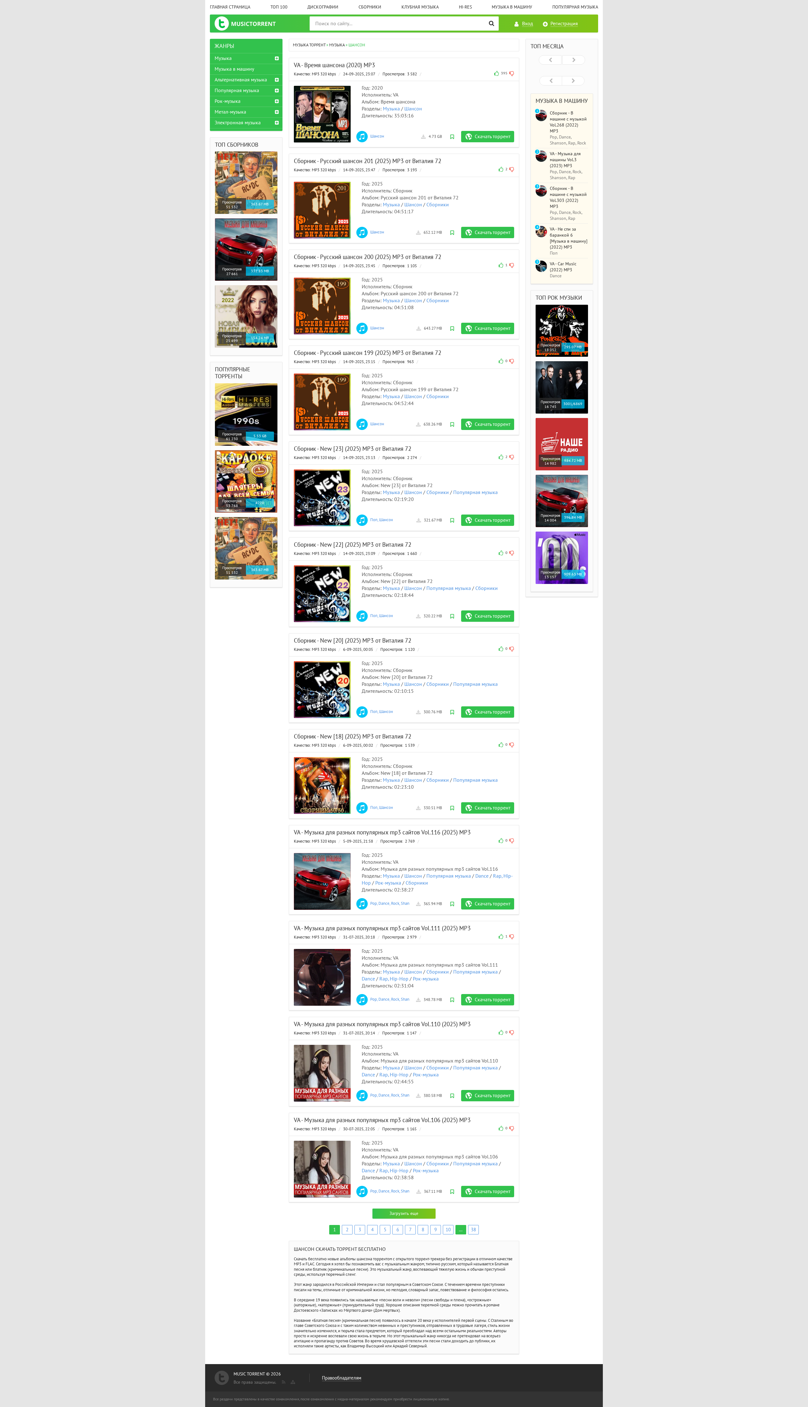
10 (448, 1230)
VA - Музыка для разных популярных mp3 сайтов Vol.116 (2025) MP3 (382, 832)
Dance (482, 876)
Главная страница (230, 7)
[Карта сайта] (292, 1381)
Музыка (391, 109)
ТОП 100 (279, 7)
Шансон (413, 109)
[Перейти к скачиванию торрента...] (322, 114)
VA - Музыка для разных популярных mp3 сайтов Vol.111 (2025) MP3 (382, 928)
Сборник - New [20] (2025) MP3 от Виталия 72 (352, 640)
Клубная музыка (420, 7)
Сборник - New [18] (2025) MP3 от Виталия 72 (352, 736)
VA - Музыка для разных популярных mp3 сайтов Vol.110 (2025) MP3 (382, 1024)
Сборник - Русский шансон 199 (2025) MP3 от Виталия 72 (367, 353)
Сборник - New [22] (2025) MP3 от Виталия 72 (352, 544)
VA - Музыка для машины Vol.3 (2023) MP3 (565, 159)
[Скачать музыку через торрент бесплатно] (251, 23)
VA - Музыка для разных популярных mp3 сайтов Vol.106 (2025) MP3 (382, 1120)
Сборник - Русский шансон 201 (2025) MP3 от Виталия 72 (367, 161)
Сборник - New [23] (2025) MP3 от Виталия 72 (352, 448)
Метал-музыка (230, 112)
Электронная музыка (238, 123)
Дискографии (322, 7)
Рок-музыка (388, 883)
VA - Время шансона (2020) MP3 (334, 65)
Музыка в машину (512, 7)
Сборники (370, 7)
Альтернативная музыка (241, 80)
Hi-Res (465, 7)
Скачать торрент (492, 136)
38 (473, 1230)
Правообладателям (341, 1378)
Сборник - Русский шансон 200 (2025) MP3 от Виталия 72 (367, 257)
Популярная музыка (575, 7)
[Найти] (491, 23)
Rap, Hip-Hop (393, 979)
